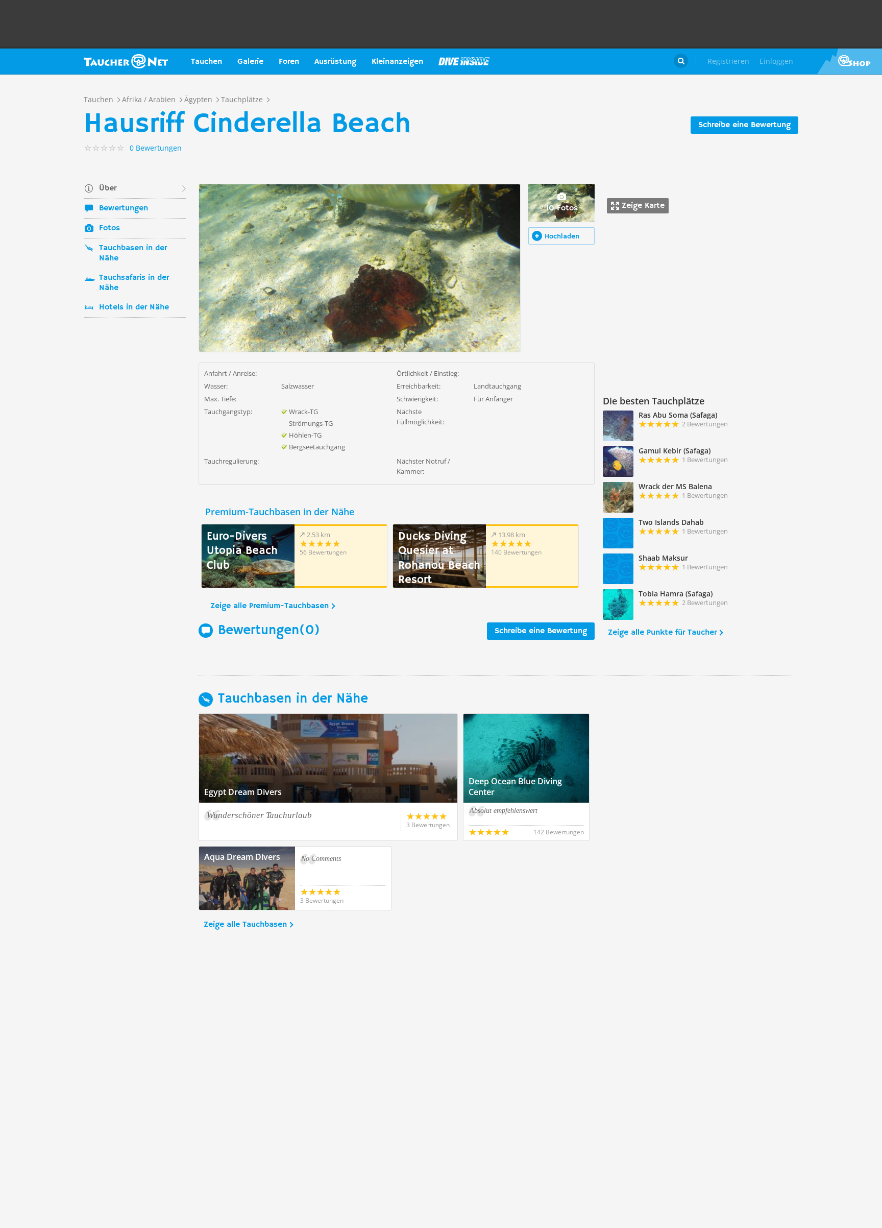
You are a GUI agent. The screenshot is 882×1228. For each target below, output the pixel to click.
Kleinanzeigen (397, 62)
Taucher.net (126, 61)
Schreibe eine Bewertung (744, 125)
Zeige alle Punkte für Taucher (662, 633)
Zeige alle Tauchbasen (245, 925)
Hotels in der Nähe (134, 307)
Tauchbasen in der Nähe (133, 253)
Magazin (464, 61)
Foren (289, 62)
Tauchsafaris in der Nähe (134, 283)
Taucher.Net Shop (849, 61)
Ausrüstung (335, 62)
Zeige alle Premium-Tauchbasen (269, 606)
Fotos (109, 228)
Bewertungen (123, 208)
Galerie (250, 62)
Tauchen (206, 62)
